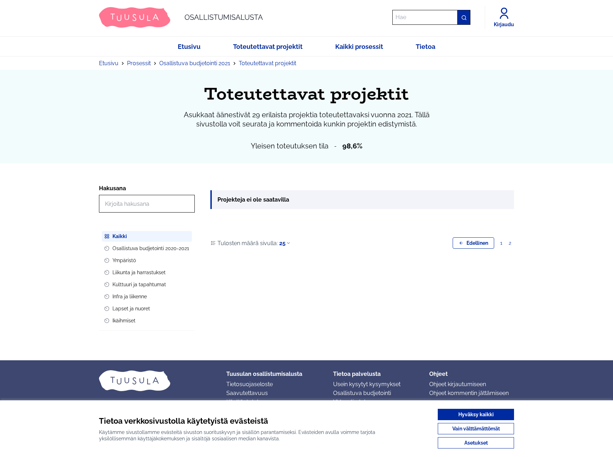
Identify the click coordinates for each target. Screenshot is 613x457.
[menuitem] (147, 236)
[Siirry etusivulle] (157, 380)
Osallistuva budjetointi (362, 393)
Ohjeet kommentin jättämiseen (469, 393)
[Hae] (463, 17)
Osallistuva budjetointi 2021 (194, 63)
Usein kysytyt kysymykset (367, 384)
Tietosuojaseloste (249, 384)
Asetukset (476, 443)
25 (282, 243)
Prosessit (139, 63)
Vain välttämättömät (476, 428)
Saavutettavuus (247, 393)
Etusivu (108, 63)
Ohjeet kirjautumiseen (457, 384)
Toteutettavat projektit (267, 63)
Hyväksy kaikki (476, 414)
